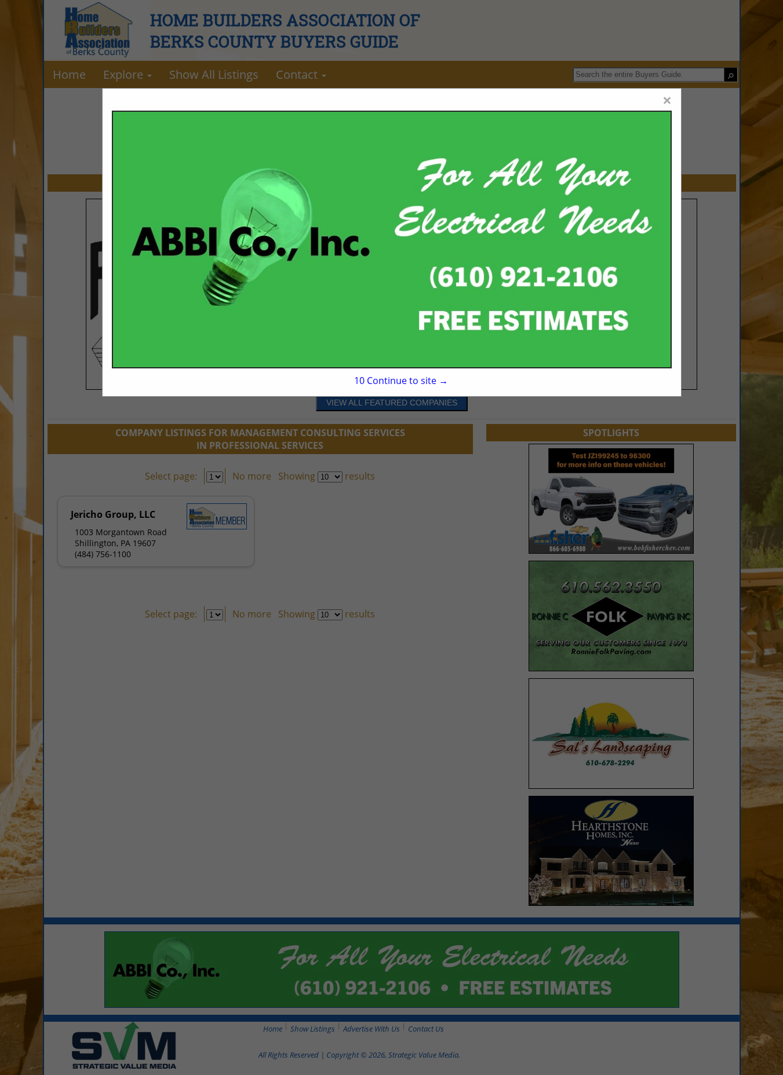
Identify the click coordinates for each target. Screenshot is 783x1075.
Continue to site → (400, 380)
